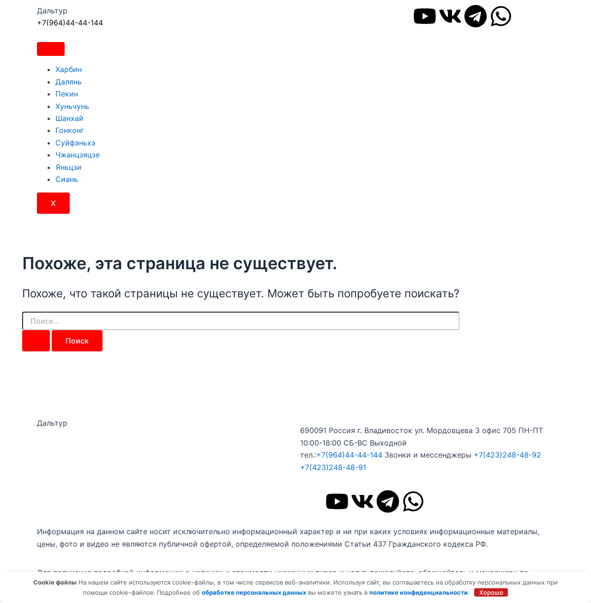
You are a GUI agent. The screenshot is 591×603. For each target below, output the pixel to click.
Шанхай (69, 118)
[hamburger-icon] (51, 49)
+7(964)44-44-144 (70, 22)
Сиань (66, 179)
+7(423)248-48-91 (333, 467)
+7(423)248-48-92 (507, 454)
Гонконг (69, 130)
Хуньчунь (72, 106)
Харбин (68, 69)
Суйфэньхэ (75, 142)
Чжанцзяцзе (77, 154)
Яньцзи (68, 167)
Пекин (66, 93)
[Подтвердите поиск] (36, 340)
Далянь (68, 81)
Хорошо (491, 592)
